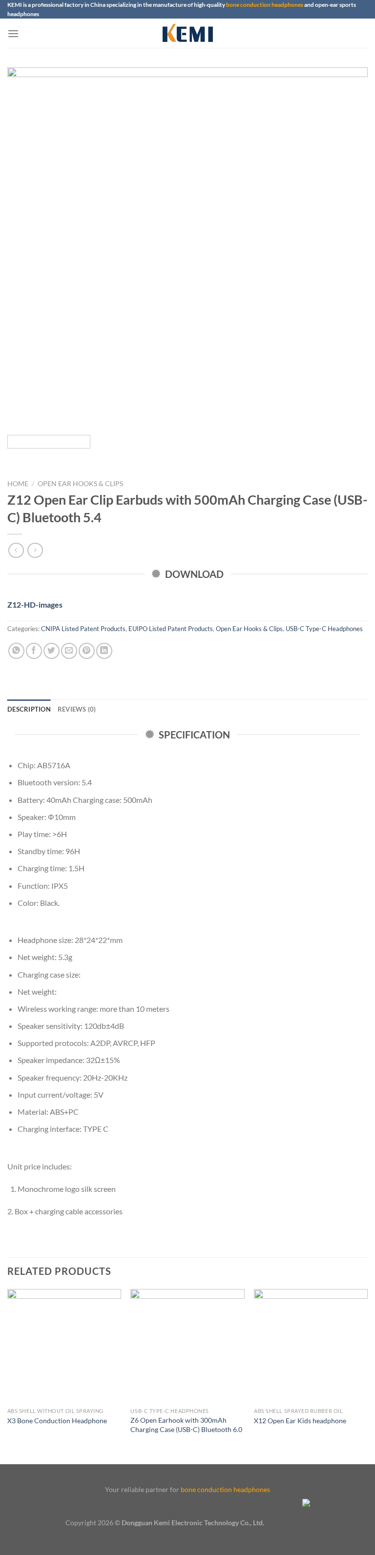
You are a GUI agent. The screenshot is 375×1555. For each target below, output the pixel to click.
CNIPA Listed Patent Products (83, 629)
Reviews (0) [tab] (77, 709)
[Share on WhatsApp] (16, 651)
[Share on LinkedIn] (104, 651)
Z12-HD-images (34, 604)
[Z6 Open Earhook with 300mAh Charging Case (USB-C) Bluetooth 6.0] (187, 1346)
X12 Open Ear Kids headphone (300, 1420)
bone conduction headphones (264, 4)
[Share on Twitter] (51, 651)
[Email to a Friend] (69, 651)
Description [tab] (29, 709)
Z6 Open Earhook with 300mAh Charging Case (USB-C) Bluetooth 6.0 (186, 1424)
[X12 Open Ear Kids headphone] (311, 1346)
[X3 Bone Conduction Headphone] (64, 1346)
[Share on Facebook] (34, 651)
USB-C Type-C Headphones (324, 629)
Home (17, 484)
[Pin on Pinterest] (87, 651)
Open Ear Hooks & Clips (80, 484)
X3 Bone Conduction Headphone (57, 1420)
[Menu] (13, 33)
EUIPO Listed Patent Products (170, 629)
